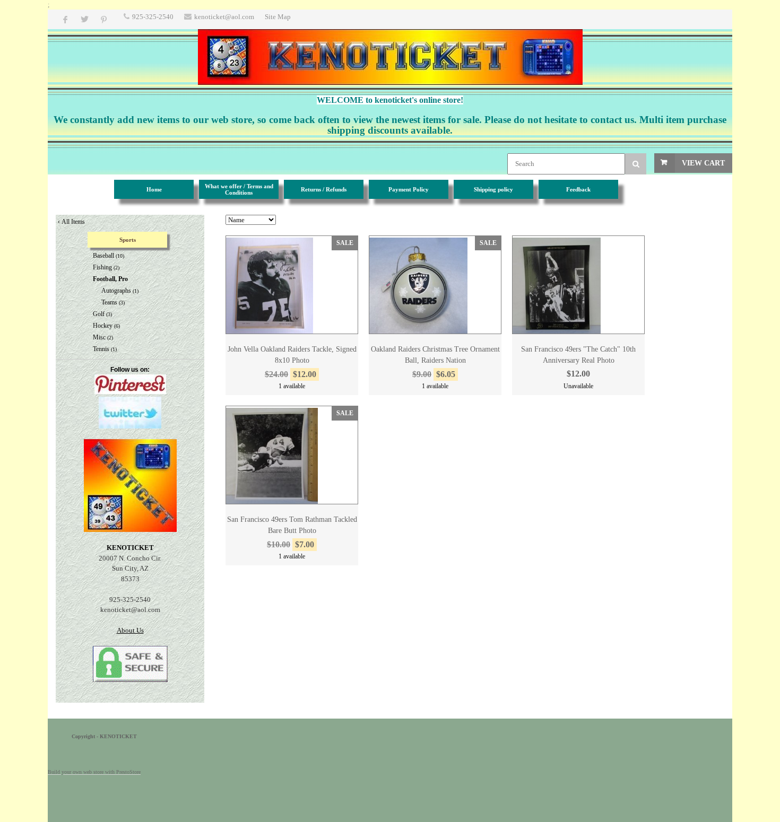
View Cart (703, 163)
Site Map (278, 17)
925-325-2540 (153, 17)
